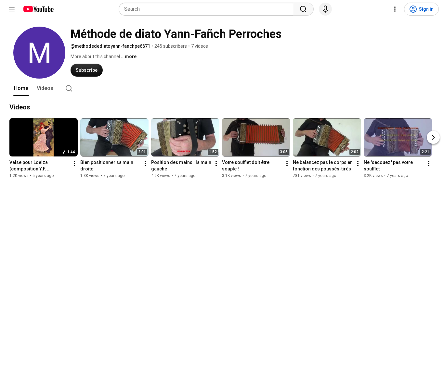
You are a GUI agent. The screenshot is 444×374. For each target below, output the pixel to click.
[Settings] (395, 9)
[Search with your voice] (325, 9)
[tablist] (222, 88)
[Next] (433, 137)
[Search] (303, 9)
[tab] (21, 88)
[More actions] (74, 163)
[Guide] (12, 9)
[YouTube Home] (38, 9)
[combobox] (208, 9)
